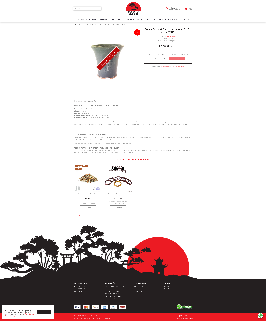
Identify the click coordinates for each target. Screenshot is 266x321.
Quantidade (155, 58)
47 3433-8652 (80, 289)
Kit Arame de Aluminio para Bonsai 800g (118, 195)
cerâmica (97, 216)
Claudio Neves (91, 25)
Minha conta (138, 286)
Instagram (169, 286)
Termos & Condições (111, 298)
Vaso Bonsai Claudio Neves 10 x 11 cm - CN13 (112, 25)
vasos (91, 216)
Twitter (168, 289)
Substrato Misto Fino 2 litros (88, 194)
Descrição (78, 101)
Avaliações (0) (90, 101)
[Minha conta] (167, 8)
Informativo (138, 291)
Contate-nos (80, 286)
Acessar (171, 9)
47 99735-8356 (80, 291)
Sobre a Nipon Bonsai (111, 291)
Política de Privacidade (112, 296)
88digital (190, 318)
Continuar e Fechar (44, 312)
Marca (81, 25)
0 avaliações (164, 67)
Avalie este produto (177, 67)
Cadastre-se (177, 9)
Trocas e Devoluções (111, 293)
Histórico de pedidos (141, 289)
